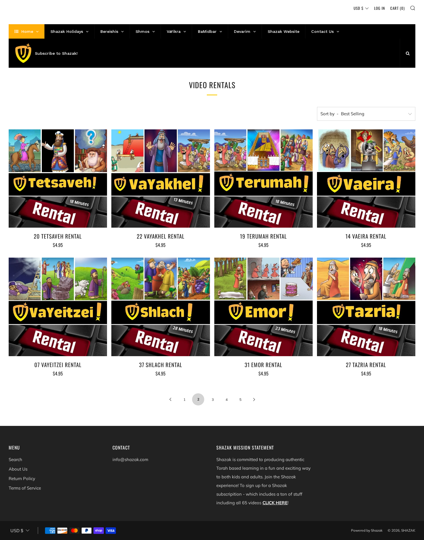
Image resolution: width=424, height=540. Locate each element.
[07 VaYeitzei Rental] (58, 307)
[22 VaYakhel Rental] (160, 178)
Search (15, 459)
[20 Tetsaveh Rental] (58, 178)
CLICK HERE (275, 502)
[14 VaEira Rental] (366, 178)
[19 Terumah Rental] (263, 178)
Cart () (397, 8)
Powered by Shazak (366, 530)
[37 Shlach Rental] (160, 307)
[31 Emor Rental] (263, 307)
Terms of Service (25, 488)
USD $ (358, 8)
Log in (379, 8)
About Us (18, 469)
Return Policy (22, 478)
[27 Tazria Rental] (366, 307)
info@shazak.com (130, 459)
